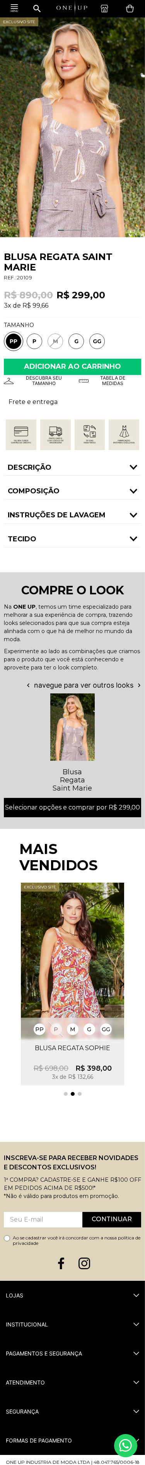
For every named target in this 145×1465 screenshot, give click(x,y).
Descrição (29, 467)
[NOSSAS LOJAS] (106, 8)
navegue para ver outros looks (83, 685)
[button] (13, 341)
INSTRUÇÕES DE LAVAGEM (57, 515)
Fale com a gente (125, 1445)
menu (14, 9)
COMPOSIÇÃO (34, 491)
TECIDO (22, 539)
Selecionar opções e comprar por (72, 807)
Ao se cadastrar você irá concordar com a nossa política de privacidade (76, 1240)
